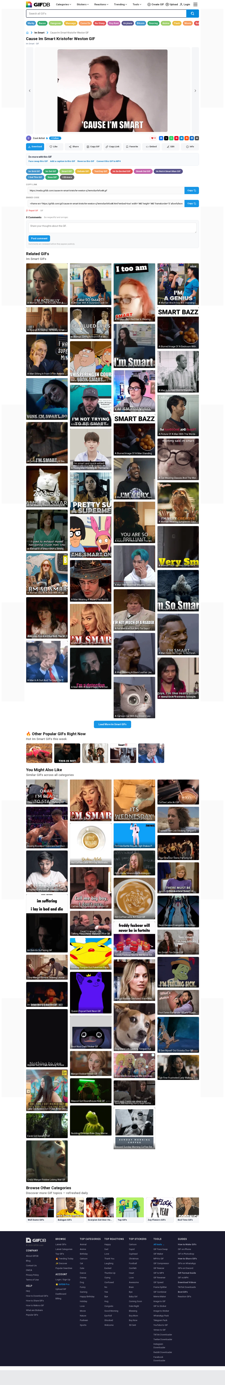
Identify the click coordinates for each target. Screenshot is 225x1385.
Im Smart (39, 32)
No (105, 1287)
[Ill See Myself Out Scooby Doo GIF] (178, 1035)
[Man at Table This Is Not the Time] (67, 753)
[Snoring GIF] (153, 23)
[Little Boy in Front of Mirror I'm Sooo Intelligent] (95, 753)
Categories (62, 4)
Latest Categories (64, 1249)
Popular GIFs (32, 1315)
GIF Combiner (160, 1292)
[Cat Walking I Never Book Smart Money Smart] (123, 753)
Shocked (108, 1320)
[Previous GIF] (29, 90)
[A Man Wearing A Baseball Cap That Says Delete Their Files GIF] (91, 405)
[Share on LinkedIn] (192, 138)
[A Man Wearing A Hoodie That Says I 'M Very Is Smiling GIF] (134, 478)
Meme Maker (160, 1296)
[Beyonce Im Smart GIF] (91, 800)
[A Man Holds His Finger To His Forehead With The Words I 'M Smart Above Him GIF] (178, 634)
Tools (136, 4)
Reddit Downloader (163, 1352)
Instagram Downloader (159, 1346)
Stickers (81, 4)
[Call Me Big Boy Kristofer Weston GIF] (91, 888)
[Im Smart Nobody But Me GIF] (47, 994)
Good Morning (111, 1311)
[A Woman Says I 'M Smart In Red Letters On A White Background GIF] (91, 624)
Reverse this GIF (85, 161)
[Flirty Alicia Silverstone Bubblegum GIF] (134, 862)
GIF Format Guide (187, 1273)
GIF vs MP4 (183, 1277)
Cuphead (133, 1254)
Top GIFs (60, 1254)
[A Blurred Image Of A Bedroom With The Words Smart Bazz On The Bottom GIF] (178, 328)
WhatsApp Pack (161, 1315)
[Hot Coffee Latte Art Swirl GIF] (134, 898)
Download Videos (187, 1282)
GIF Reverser (159, 1277)
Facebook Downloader (159, 1359)
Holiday (83, 1301)
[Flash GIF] (177, 23)
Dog (82, 1282)
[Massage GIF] (70, 23)
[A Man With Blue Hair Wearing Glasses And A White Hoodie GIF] (134, 566)
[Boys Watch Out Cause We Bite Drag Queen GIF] (134, 1065)
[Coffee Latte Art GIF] (178, 792)
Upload (174, 4)
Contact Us (31, 1265)
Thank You (109, 1258)
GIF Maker (158, 1254)
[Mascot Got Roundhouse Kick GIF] (91, 1090)
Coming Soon (135, 1301)
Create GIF (158, 4)
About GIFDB (32, 1256)
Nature (83, 1315)
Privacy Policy (32, 1275)
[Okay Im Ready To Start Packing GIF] (47, 792)
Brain (131, 1287)
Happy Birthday (87, 1296)
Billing (58, 1298)
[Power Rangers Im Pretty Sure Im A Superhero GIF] (91, 493)
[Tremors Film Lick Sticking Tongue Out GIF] (178, 820)
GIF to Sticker (160, 1306)
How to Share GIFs (35, 1300)
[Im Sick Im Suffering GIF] (47, 923)
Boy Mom (133, 1315)
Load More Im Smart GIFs (112, 724)
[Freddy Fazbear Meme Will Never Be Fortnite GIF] (134, 939)
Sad (106, 1249)
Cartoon (83, 1258)
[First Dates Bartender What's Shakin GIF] (178, 1002)
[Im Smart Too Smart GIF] (178, 942)
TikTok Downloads (187, 1287)
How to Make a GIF (35, 1305)
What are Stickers (34, 1310)
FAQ (28, 1291)
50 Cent (132, 1325)
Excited (107, 1268)
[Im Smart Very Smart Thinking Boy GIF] (47, 871)
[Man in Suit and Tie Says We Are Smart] (151, 753)
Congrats (108, 1306)
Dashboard (61, 1294)
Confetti (133, 1268)
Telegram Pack (160, 1320)
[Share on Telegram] (181, 138)
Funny (82, 1287)
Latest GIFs (61, 1244)
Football (133, 1263)
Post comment (39, 238)
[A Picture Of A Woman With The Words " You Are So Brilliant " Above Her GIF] (134, 522)
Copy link (31, 184)
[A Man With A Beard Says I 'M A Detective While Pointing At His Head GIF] (91, 668)
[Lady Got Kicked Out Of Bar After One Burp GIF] (47, 1090)
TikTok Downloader (163, 1334)
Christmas (134, 1258)
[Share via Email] (197, 138)
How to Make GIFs (187, 1244)
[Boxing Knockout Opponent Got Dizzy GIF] (47, 827)
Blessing (133, 1311)
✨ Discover (61, 1263)
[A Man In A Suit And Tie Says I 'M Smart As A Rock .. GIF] (47, 661)
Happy (107, 1244)
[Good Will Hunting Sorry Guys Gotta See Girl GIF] (134, 1092)
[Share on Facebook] (161, 138)
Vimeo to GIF (160, 1330)
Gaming (83, 1292)
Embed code (32, 197)
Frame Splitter (160, 1287)
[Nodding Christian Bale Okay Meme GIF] (91, 1120)
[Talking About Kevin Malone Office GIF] (91, 923)
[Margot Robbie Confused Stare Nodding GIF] (134, 980)
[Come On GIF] (85, 23)
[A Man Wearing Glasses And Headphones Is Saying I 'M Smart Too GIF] (134, 391)
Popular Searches (64, 1268)
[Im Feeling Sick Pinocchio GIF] (178, 972)
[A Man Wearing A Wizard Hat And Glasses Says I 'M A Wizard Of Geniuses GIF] (91, 581)
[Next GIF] (195, 90)
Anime (83, 1249)
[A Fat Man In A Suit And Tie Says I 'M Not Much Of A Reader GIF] (134, 610)
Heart (131, 1273)
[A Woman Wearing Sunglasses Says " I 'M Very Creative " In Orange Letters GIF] (178, 503)
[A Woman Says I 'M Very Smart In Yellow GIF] (178, 547)
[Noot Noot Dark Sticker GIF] (91, 1032)
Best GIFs (183, 1292)
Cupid (132, 1249)
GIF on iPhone (184, 1249)
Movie (83, 1311)
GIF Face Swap (161, 1249)
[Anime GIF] (166, 23)
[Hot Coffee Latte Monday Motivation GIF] (91, 844)
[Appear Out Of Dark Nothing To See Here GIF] (47, 1038)
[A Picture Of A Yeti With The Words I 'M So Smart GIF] (178, 591)
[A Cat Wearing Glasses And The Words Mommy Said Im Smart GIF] (178, 459)
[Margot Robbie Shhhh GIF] (91, 1063)
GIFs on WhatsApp (187, 1263)
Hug (106, 1301)
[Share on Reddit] (186, 138)
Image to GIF (160, 1301)
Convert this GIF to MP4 (109, 161)
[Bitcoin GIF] (140, 23)
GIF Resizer (159, 1268)
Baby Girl (133, 1296)
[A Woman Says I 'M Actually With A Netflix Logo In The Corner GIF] (47, 284)
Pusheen (84, 1320)
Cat (81, 1263)
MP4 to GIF (159, 1258)
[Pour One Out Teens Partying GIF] (178, 847)
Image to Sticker (161, 1311)
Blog (28, 1260)
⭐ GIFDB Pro (62, 1284)
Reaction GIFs (184, 1296)
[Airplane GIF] (128, 23)
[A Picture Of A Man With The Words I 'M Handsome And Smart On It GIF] (178, 415)
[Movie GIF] (188, 23)
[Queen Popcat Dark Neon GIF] (91, 992)
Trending (119, 4)
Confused (109, 1282)
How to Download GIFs (37, 1296)
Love (82, 1306)
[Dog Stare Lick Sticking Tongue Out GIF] (134, 1027)
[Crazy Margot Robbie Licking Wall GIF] (47, 1161)
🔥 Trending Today (64, 1258)
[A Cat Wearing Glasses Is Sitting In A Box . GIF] (47, 486)
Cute (82, 1268)
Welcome (108, 1325)
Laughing (108, 1263)
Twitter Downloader (163, 1339)
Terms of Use (32, 1279)
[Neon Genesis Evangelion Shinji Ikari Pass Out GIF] (178, 911)
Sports (83, 1325)
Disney (83, 1277)
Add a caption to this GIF (62, 161)
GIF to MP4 (159, 1273)
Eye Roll (108, 1315)
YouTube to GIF (161, 1325)
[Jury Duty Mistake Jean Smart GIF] (178, 877)
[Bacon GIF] (42, 23)
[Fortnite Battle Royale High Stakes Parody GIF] (134, 835)
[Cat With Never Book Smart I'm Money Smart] (39, 753)
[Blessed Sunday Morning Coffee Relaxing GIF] (134, 1128)
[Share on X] (166, 138)
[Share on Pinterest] (176, 138)
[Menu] (195, 4)
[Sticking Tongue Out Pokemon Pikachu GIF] (91, 954)
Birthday (84, 1254)
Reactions (100, 4)
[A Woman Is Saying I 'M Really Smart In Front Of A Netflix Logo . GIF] (47, 319)
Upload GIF (61, 1289)
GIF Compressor (161, 1263)
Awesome (134, 1282)
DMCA (29, 1270)
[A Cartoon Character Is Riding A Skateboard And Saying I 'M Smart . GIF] (47, 443)
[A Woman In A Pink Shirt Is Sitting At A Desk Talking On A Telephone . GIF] (178, 678)
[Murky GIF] (31, 23)
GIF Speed (158, 1282)
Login (187, 4)
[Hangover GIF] (56, 23)
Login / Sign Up (63, 1279)
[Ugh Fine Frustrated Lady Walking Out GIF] (178, 1067)
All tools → (159, 1244)
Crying (107, 1277)
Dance (83, 1273)
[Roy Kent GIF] (114, 23)
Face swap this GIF (38, 161)
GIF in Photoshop (186, 1254)
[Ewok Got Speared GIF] (47, 1125)
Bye (106, 1296)
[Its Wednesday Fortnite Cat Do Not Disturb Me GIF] (134, 800)
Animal (83, 1244)
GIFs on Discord (185, 1268)
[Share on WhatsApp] (171, 138)
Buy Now (133, 1320)
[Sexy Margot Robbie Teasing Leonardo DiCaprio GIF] (47, 967)
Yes (106, 1292)
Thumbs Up (109, 1273)
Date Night (134, 1306)
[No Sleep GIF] (99, 23)
